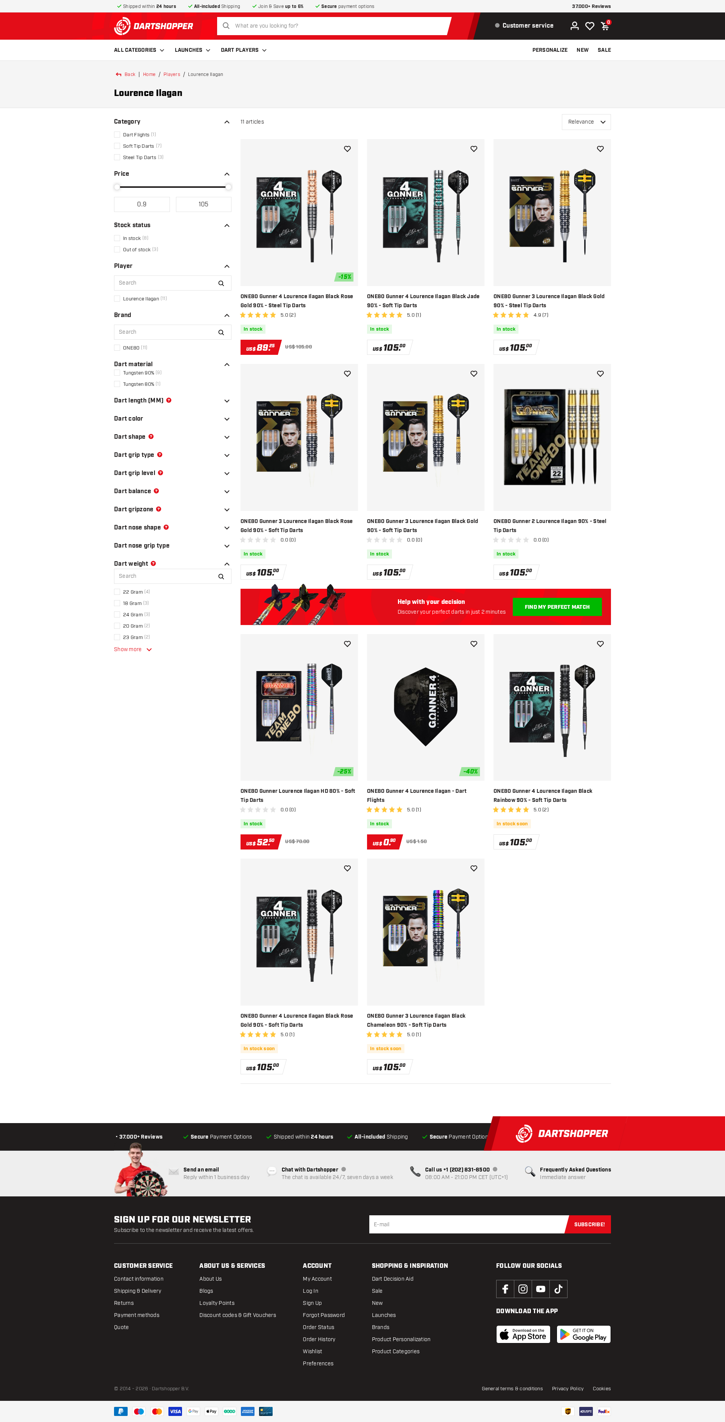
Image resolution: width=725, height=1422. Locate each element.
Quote (121, 1327)
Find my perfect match (557, 607)
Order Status (318, 1327)
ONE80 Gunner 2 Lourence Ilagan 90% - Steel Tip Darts (550, 526)
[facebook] (505, 1289)
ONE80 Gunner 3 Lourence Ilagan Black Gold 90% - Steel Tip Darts (549, 301)
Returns (124, 1303)
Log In (310, 1291)
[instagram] (523, 1289)
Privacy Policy (568, 1389)
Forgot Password (324, 1315)
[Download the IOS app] (523, 1334)
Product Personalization (401, 1339)
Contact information (139, 1279)
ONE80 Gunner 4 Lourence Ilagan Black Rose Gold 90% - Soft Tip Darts (297, 1021)
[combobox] (336, 26)
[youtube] (541, 1289)
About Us (210, 1279)
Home (149, 74)
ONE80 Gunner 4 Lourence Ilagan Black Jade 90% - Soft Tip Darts (423, 301)
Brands (381, 1327)
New (377, 1303)
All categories (135, 50)
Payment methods (136, 1315)
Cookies (602, 1389)
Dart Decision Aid (392, 1279)
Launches (189, 50)
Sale (377, 1291)
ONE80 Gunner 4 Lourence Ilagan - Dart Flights (416, 796)
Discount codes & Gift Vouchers (237, 1315)
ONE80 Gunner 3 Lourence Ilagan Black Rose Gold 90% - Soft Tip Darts (297, 526)
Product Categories (396, 1351)
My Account (317, 1279)
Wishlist (312, 1351)
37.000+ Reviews (591, 6)
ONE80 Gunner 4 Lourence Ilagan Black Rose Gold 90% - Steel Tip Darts (297, 301)
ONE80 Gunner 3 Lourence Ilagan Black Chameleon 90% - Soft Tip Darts (416, 1021)
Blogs (206, 1291)
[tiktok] (558, 1289)
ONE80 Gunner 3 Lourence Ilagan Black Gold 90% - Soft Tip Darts (422, 526)
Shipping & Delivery (137, 1291)
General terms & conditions (512, 1389)
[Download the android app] (584, 1334)
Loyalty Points (216, 1303)
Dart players (240, 50)
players (172, 74)
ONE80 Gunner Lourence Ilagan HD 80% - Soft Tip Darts (298, 796)
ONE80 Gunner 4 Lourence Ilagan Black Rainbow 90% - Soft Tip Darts (543, 796)
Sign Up (312, 1303)
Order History (319, 1339)
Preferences (318, 1363)
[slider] (117, 187)
